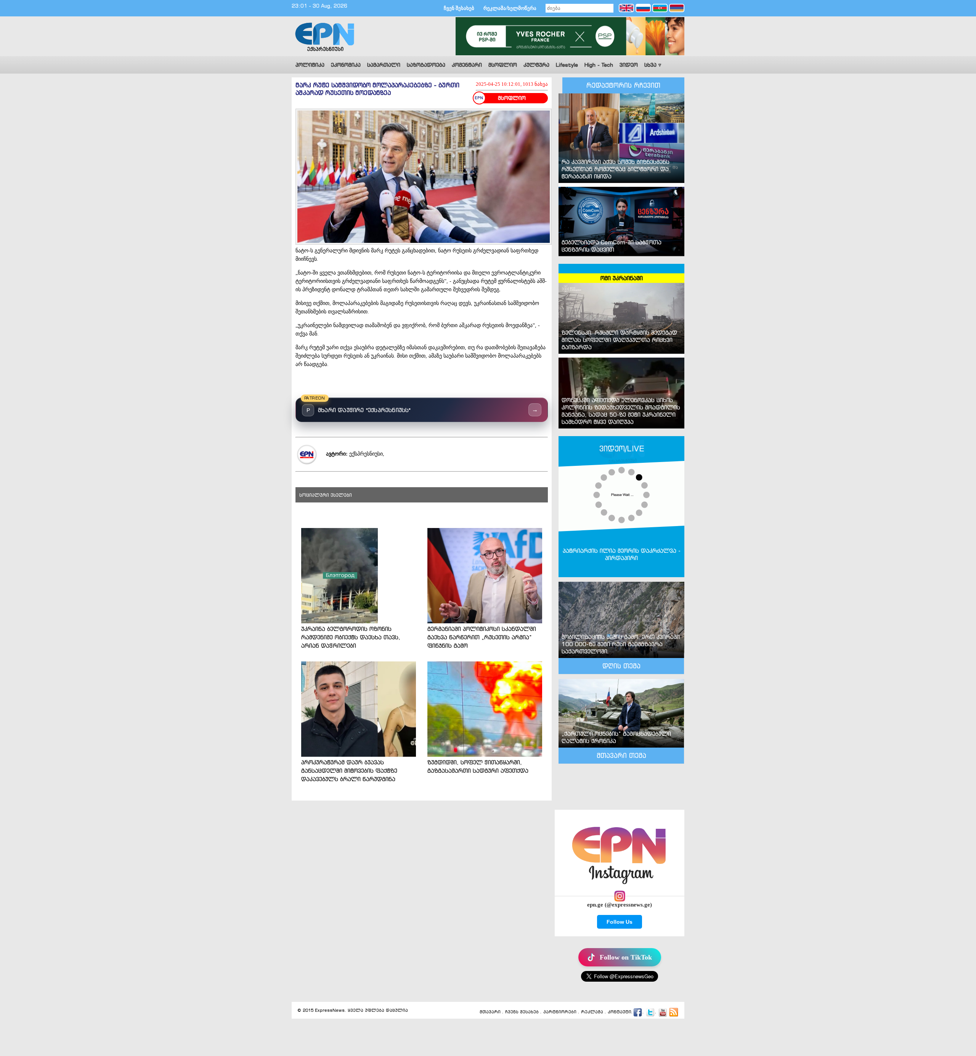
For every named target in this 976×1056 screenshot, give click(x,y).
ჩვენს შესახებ (522, 1012)
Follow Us (619, 922)
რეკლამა (592, 1012)
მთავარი (490, 1012)
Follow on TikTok (626, 957)
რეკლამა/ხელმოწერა (509, 8)
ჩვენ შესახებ (459, 8)
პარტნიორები (559, 1012)
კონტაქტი (619, 1012)
